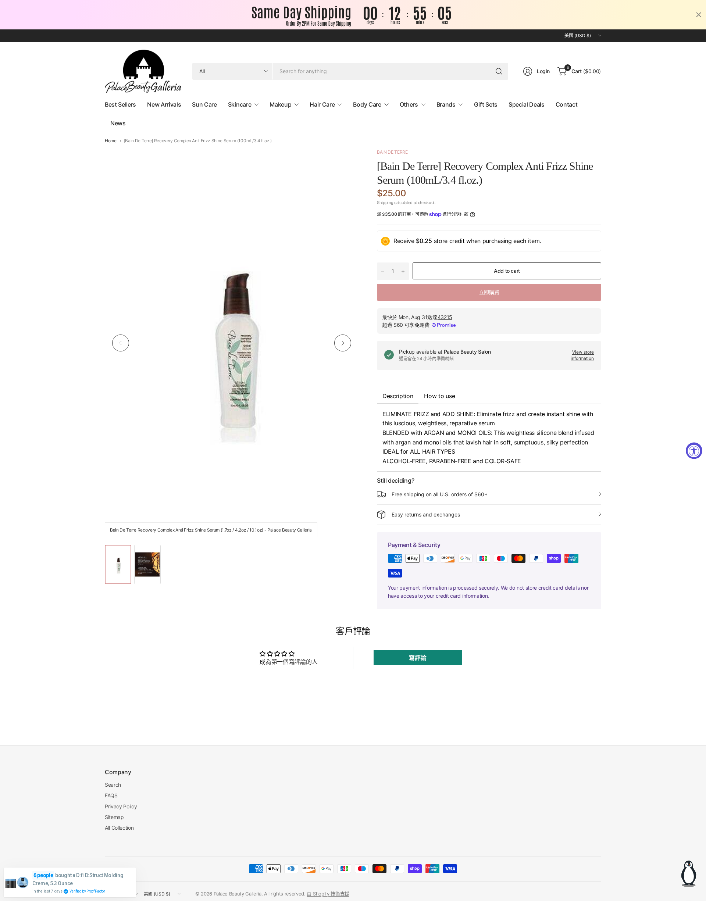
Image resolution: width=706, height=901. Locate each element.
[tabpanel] (489, 438)
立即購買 (489, 292)
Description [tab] (397, 396)
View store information (582, 355)
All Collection (119, 828)
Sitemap (114, 817)
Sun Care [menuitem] (204, 104)
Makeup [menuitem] (280, 104)
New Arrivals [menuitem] (164, 104)
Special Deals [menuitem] (527, 104)
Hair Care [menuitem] (322, 104)
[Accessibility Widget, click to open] (694, 450)
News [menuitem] (118, 123)
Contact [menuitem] (567, 104)
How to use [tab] (439, 396)
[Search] (499, 71)
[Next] (342, 343)
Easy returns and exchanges (426, 514)
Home (111, 141)
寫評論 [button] (417, 657)
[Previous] (120, 343)
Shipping (385, 202)
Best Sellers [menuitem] (120, 104)
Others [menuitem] (409, 104)
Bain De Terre (392, 152)
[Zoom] (344, 162)
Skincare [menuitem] (239, 104)
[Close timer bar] (699, 15)
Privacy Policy (121, 806)
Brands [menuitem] (446, 104)
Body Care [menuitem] (367, 104)
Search (113, 785)
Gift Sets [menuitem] (486, 104)
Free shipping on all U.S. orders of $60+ (440, 494)
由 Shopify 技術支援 (328, 894)
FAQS (111, 795)
